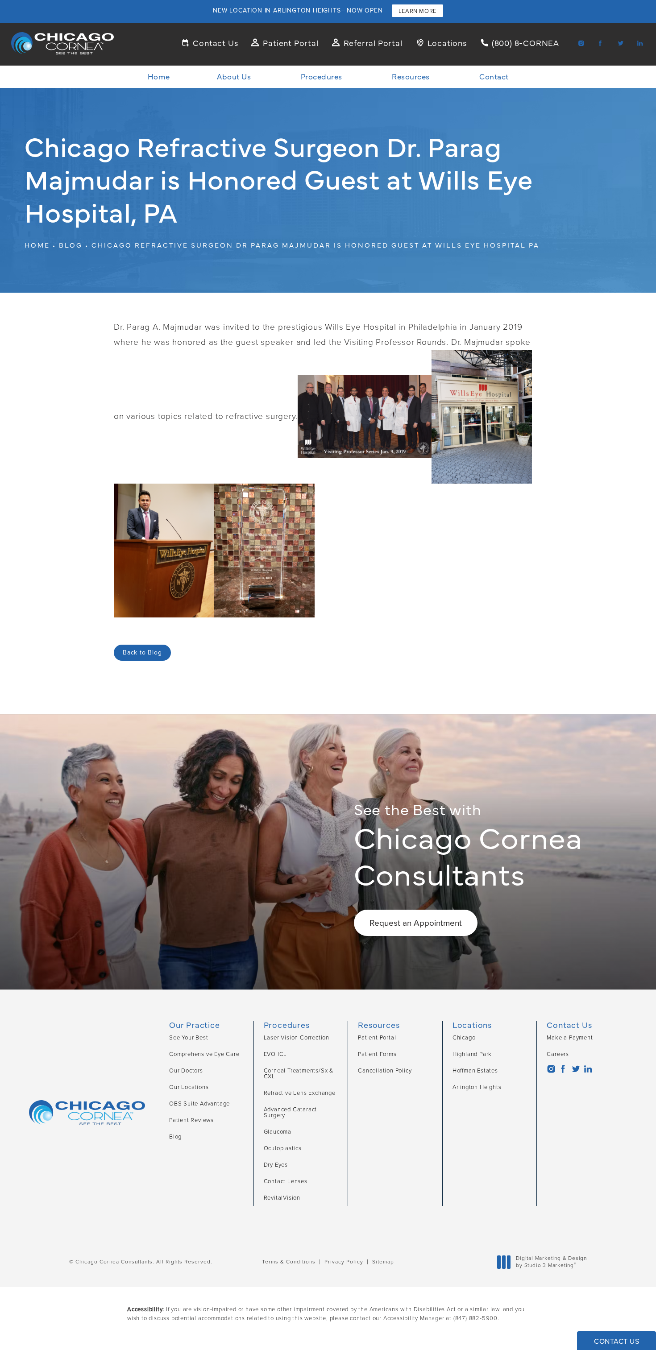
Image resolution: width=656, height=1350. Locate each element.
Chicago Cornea (468, 845)
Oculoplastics (283, 1148)
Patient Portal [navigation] (290, 42)
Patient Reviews (191, 1120)
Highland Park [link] (472, 1054)
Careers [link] (558, 1054)
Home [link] (159, 76)
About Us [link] (234, 76)
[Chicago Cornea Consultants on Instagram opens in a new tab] (580, 43)
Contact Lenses (285, 1181)
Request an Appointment (416, 922)
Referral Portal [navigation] (373, 42)
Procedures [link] (321, 76)
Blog (71, 244)
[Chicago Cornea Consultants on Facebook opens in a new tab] (600, 43)
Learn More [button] (417, 11)
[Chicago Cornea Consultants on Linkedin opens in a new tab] (640, 43)
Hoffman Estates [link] (475, 1070)
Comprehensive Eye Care (204, 1054)
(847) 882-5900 (475, 1318)
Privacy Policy (343, 1262)
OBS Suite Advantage (199, 1103)
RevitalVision (282, 1197)
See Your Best (188, 1037)
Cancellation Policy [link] (384, 1070)
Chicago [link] (464, 1037)
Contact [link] (494, 76)
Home (37, 244)
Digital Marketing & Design (551, 1262)
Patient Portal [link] (377, 1037)
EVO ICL (275, 1054)
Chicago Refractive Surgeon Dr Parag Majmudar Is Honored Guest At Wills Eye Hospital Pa (315, 244)
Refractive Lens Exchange (300, 1093)
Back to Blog (142, 652)
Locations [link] (447, 42)
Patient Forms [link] (377, 1054)
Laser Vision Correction (296, 1037)
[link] (519, 42)
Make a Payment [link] (570, 1037)
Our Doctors (186, 1070)
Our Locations (188, 1087)
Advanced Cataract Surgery (290, 1112)
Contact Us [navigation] (215, 42)
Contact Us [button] (616, 1341)
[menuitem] (579, 43)
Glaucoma (277, 1131)
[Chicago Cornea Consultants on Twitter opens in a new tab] (620, 43)
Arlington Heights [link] (477, 1087)
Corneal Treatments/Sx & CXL (298, 1073)
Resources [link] (411, 76)
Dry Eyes (276, 1164)
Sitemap (383, 1262)
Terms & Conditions (289, 1262)
